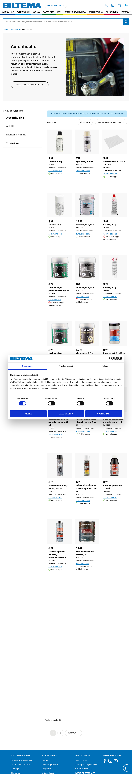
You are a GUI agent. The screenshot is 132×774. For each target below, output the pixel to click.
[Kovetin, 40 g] (114, 205)
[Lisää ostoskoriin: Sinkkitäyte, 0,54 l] (86, 243)
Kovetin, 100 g (55, 161)
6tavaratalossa (82, 563)
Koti (59, 12)
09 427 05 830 (80, 760)
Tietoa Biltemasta (20, 755)
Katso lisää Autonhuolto (27, 85)
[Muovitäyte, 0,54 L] (87, 267)
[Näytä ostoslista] (113, 5)
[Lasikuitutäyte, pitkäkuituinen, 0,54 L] (59, 267)
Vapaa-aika (48, 12)
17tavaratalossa (110, 233)
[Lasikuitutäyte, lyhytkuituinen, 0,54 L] (59, 333)
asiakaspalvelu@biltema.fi (86, 764)
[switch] (51, 403)
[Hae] (126, 21)
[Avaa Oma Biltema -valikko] (106, 5)
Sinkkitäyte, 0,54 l (85, 224)
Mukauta (86, 122)
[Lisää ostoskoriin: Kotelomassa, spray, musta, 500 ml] (59, 507)
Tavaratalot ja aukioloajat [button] (21, 760)
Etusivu (5, 29)
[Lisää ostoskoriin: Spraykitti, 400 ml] (86, 180)
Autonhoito (112, 12)
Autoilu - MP (8, 12)
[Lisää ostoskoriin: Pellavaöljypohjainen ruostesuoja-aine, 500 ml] (86, 510)
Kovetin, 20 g (54, 224)
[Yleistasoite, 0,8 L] (87, 333)
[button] (127, 5)
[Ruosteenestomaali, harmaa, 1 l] (87, 531)
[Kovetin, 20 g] (59, 205)
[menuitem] (7, 12)
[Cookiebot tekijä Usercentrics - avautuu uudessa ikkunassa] (111, 358)
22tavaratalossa (110, 296)
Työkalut (125, 12)
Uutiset (45, 760)
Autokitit (10, 126)
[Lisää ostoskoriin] (51, 180)
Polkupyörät (23, 12)
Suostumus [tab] (27, 366)
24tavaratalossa (55, 434)
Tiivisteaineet (12, 143)
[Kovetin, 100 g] (59, 142)
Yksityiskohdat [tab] (66, 366)
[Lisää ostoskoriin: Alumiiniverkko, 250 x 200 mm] (114, 183)
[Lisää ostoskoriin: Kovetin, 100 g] (59, 180)
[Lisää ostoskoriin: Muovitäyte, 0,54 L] (86, 309)
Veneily (36, 12)
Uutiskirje (15, 768)
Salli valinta (66, 414)
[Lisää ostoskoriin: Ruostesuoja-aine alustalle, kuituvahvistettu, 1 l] (59, 576)
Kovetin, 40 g (109, 224)
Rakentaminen (96, 12)
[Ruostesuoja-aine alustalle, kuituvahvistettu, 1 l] (59, 531)
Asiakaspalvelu (50, 755)
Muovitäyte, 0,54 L (85, 287)
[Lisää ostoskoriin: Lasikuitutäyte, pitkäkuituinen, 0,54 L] (59, 312)
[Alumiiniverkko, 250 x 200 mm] (114, 142)
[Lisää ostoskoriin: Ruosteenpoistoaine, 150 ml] (114, 507)
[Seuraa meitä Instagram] (110, 761)
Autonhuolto (15, 118)
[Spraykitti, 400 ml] (87, 142)
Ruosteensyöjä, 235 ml (114, 353)
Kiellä (28, 414)
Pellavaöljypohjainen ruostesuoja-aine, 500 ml (86, 488)
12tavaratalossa (83, 233)
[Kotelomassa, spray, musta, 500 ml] (59, 465)
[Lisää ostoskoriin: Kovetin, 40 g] (114, 246)
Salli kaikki (103, 414)
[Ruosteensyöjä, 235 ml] (114, 333)
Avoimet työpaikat (50, 764)
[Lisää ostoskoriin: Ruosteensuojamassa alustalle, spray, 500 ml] (59, 444)
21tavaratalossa (110, 431)
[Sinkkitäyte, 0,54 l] (87, 205)
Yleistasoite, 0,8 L (84, 353)
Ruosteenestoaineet (16, 134)
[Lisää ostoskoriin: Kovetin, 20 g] (59, 243)
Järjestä (109, 122)
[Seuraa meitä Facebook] (105, 761)
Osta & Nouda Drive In (20, 764)
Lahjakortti (46, 768)
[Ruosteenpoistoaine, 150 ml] (114, 465)
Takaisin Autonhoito (14, 111)
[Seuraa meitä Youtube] (116, 761)
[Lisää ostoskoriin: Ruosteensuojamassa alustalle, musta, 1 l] (114, 440)
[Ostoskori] (119, 5)
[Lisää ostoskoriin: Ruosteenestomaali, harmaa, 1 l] (86, 576)
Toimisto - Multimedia (75, 12)
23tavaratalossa (55, 566)
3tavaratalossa (54, 299)
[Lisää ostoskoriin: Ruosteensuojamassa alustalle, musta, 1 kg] (86, 440)
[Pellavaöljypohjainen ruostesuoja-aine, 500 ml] (87, 465)
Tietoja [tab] (105, 366)
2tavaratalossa (82, 296)
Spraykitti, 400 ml (84, 161)
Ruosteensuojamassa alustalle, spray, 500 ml (58, 422)
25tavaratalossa (55, 170)
